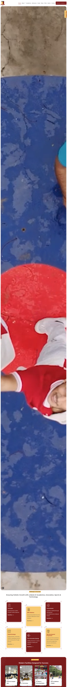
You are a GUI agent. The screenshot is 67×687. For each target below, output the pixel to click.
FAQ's (45, 3)
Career (38, 3)
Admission (34, 3)
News (42, 3)
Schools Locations (60, 3)
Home (19, 3)
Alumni (49, 3)
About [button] (23, 3)
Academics (28, 3)
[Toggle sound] (3, 588)
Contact (53, 3)
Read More (10, 614)
